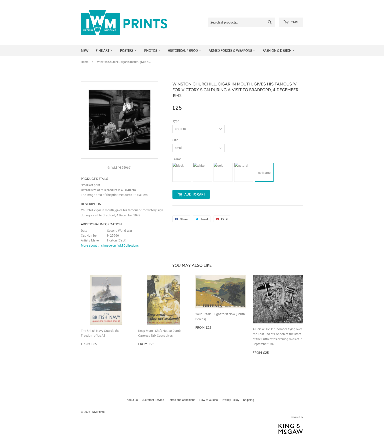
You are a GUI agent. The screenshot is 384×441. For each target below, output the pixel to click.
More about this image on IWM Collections (110, 245)
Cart (294, 22)
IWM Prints (98, 411)
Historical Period (183, 50)
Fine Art (103, 50)
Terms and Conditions (181, 399)
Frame (176, 159)
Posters (127, 50)
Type (175, 121)
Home (84, 61)
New (84, 50)
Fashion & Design (277, 50)
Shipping (248, 399)
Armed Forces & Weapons (231, 50)
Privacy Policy (230, 399)
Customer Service (153, 399)
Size (175, 140)
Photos (151, 50)
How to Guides (208, 399)
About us (132, 399)
